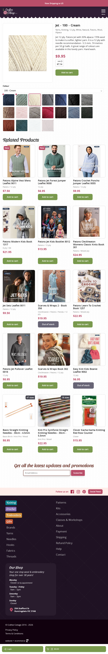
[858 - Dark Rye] (61, 113)
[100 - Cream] (35, 100)
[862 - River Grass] (87, 113)
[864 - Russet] (9, 125)
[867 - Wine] (48, 125)
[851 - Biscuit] (35, 113)
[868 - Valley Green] (22, 125)
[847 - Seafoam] (35, 125)
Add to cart (67, 72)
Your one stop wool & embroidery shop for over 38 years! (26, 573)
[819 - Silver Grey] (87, 100)
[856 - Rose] (48, 113)
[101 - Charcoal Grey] (48, 100)
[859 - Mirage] (74, 113)
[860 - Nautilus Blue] (9, 100)
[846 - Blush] (22, 113)
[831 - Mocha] (9, 113)
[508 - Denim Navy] (61, 100)
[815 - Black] (74, 100)
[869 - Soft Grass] (22, 100)
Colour (6, 86)
